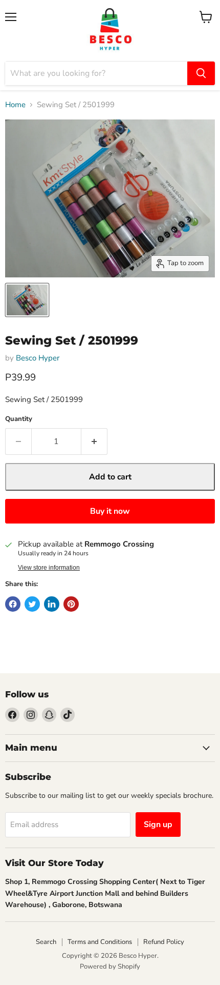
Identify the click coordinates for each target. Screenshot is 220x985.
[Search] (201, 73)
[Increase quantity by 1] (94, 441)
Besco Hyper (37, 358)
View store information (49, 567)
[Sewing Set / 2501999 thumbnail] (27, 300)
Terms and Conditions (100, 942)
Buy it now (110, 511)
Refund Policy (163, 942)
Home (15, 104)
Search (46, 942)
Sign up (158, 824)
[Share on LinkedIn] (51, 604)
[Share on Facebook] (12, 604)
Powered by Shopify (110, 966)
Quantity (18, 419)
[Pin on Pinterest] (71, 604)
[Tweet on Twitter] (32, 604)
